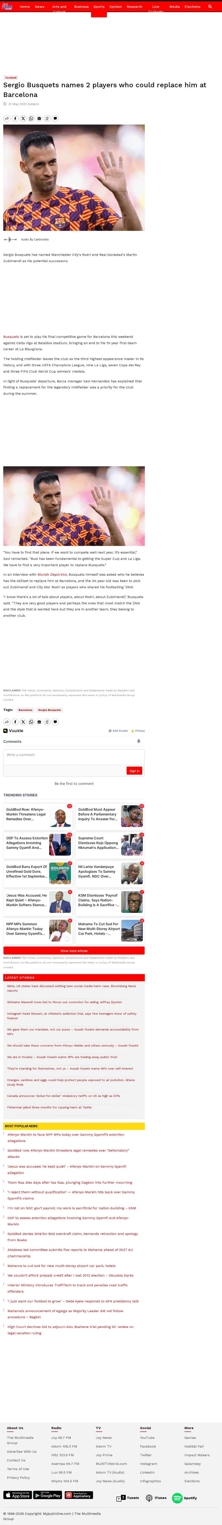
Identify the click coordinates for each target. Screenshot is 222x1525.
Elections (192, 7)
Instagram (148, 1464)
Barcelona (25, 710)
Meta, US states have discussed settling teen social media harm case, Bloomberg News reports (71, 990)
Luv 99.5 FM (61, 1472)
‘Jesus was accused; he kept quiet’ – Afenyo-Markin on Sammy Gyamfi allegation (67, 1169)
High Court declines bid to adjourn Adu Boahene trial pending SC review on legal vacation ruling (71, 1330)
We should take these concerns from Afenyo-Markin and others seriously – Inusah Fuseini (72, 1048)
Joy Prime (104, 1455)
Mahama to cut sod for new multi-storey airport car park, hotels (62, 1266)
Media (174, 7)
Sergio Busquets (49, 710)
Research (134, 7)
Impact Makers (197, 1455)
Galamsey (192, 1464)
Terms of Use (18, 1469)
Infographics (150, 1481)
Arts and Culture (59, 9)
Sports (98, 7)
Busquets (11, 337)
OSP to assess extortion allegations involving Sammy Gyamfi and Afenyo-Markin (68, 1221)
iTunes (160, 1498)
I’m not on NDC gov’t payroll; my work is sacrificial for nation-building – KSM (72, 1208)
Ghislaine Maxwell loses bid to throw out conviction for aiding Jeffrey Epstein (64, 1004)
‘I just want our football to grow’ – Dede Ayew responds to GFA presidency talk (73, 1301)
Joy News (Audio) (110, 1481)
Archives (191, 1472)
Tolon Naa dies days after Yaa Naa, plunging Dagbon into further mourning (70, 1182)
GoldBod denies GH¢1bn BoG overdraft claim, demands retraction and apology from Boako (73, 1237)
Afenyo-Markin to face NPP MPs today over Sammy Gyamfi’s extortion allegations (66, 1137)
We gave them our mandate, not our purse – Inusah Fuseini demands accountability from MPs (73, 1034)
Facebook (148, 1446)
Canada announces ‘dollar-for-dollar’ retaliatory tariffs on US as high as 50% (63, 1098)
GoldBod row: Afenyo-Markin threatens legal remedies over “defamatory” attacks (68, 1153)
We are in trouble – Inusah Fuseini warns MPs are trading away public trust (62, 1059)
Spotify (190, 1498)
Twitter (146, 1455)
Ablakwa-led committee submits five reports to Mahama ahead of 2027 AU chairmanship (70, 1253)
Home (25, 7)
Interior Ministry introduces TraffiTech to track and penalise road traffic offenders (68, 1288)
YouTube (147, 1438)
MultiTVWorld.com (111, 1464)
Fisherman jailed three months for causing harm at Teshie (49, 1110)
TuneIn (132, 1498)
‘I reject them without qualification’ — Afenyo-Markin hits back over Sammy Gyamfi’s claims (71, 1195)
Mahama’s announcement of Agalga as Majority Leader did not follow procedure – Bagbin (65, 1314)
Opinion (115, 7)
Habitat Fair (194, 1446)
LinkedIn (147, 1472)
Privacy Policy (18, 1478)
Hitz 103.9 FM (62, 1455)
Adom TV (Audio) (110, 1472)
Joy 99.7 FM (61, 1438)
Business (81, 7)
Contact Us (16, 1460)
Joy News (104, 1438)
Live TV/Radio (156, 9)
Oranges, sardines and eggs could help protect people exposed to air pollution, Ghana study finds (71, 1084)
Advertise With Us (22, 1451)
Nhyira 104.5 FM (64, 1481)
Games (190, 1438)
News (39, 7)
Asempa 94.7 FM (65, 1464)
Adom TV (103, 1446)
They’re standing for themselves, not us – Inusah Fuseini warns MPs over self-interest (70, 1071)
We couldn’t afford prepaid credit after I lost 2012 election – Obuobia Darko (71, 1275)
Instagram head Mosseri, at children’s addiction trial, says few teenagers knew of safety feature (71, 1018)
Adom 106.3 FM (64, 1446)
